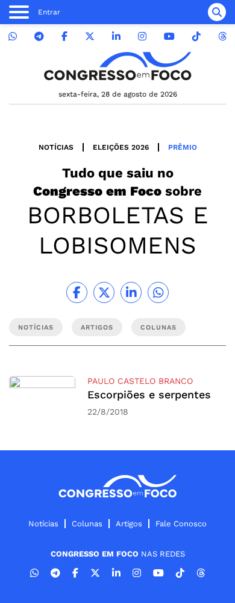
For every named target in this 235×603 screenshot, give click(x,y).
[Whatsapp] (12, 36)
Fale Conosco (181, 523)
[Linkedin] (116, 36)
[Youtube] (169, 36)
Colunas (87, 523)
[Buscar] (217, 12)
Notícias (56, 147)
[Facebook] (64, 36)
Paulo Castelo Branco (140, 381)
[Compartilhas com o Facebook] (76, 292)
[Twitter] (90, 36)
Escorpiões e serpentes (149, 394)
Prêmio (182, 147)
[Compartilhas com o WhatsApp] (158, 292)
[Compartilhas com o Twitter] (103, 292)
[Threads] (222, 36)
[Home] (117, 66)
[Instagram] (142, 36)
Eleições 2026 (121, 147)
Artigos (129, 523)
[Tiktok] (196, 36)
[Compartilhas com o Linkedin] (131, 292)
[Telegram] (39, 36)
